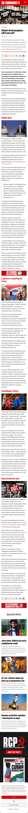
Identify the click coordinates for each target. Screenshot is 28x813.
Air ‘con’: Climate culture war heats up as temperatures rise (12, 679)
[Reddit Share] (9, 55)
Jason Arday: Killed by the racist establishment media (13, 642)
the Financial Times (6, 164)
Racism (6, 638)
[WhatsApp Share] (13, 55)
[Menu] (25, 2)
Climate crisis (7, 675)
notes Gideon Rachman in (18, 162)
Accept (14, 797)
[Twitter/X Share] (6, 55)
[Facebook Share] (2, 55)
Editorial (6, 712)
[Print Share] (23, 55)
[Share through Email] (20, 55)
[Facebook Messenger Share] (16, 55)
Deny (14, 801)
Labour (9, 712)
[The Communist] (10, 4)
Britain (10, 36)
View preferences (14, 805)
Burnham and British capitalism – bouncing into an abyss (13, 716)
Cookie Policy (10, 809)
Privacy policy (16, 809)
